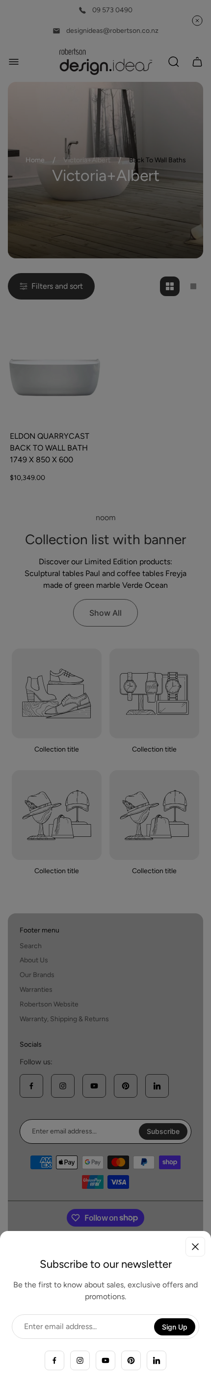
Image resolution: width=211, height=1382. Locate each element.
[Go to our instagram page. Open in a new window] (80, 1360)
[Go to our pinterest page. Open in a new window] (131, 1360)
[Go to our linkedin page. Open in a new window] (156, 1360)
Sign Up (174, 1327)
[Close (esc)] (195, 1246)
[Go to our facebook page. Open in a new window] (54, 1360)
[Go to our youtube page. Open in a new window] (105, 1360)
